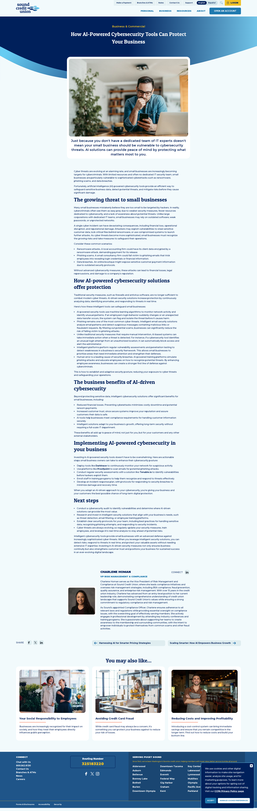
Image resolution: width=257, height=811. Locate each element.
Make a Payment (123, 3)
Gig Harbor (166, 782)
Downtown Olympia (144, 791)
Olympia (192, 782)
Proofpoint (103, 469)
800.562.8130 (23, 765)
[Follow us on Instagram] (97, 775)
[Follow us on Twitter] (92, 775)
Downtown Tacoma (171, 766)
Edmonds (165, 770)
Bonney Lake (140, 778)
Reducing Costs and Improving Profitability (202, 718)
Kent (163, 791)
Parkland (193, 791)
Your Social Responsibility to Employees (47, 718)
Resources (184, 11)
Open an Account (225, 11)
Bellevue (138, 774)
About (201, 11)
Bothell (137, 782)
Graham (164, 787)
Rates (161, 3)
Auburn (137, 770)
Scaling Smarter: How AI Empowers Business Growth (200, 643)
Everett (164, 774)
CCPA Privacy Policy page (229, 791)
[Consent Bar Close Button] (251, 765)
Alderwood (139, 766)
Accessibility (44, 804)
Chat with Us (23, 762)
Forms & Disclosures (25, 804)
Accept (210, 800)
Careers (20, 779)
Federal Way (167, 778)
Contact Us (174, 3)
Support (189, 3)
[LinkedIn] (187, 572)
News (19, 776)
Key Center (194, 766)
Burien (136, 787)
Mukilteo (193, 778)
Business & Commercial (128, 26)
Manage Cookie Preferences (234, 800)
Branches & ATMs (145, 3)
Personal (147, 11)
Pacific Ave (194, 787)
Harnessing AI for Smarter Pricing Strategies (125, 643)
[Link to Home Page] (28, 8)
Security (58, 804)
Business (165, 11)
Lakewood (194, 770)
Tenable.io (146, 472)
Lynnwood (194, 774)
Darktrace (101, 465)
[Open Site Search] (221, 3)
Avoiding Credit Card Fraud (114, 718)
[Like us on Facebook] (87, 775)
